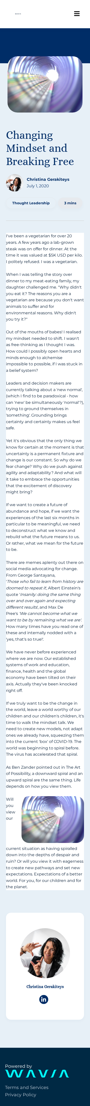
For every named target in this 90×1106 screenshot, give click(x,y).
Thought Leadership (31, 203)
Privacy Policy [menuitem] (20, 1094)
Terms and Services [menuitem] (26, 1087)
